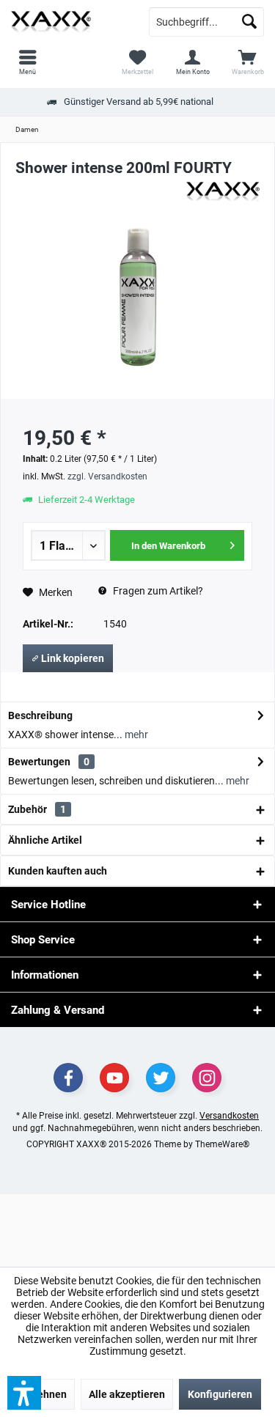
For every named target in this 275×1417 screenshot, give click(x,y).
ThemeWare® (222, 1144)
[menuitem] (247, 62)
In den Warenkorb (168, 545)
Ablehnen (44, 1394)
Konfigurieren (220, 1394)
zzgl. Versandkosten (107, 476)
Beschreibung (40, 715)
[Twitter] (160, 1077)
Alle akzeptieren (127, 1394)
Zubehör (37, 809)
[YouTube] (114, 1077)
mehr (135, 734)
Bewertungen (39, 762)
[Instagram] (206, 1077)
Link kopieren (71, 658)
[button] (24, 1393)
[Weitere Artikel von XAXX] (223, 192)
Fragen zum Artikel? (157, 591)
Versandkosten (229, 1116)
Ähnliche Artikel (45, 840)
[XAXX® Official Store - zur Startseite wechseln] (69, 22)
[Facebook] (68, 1077)
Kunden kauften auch (57, 871)
